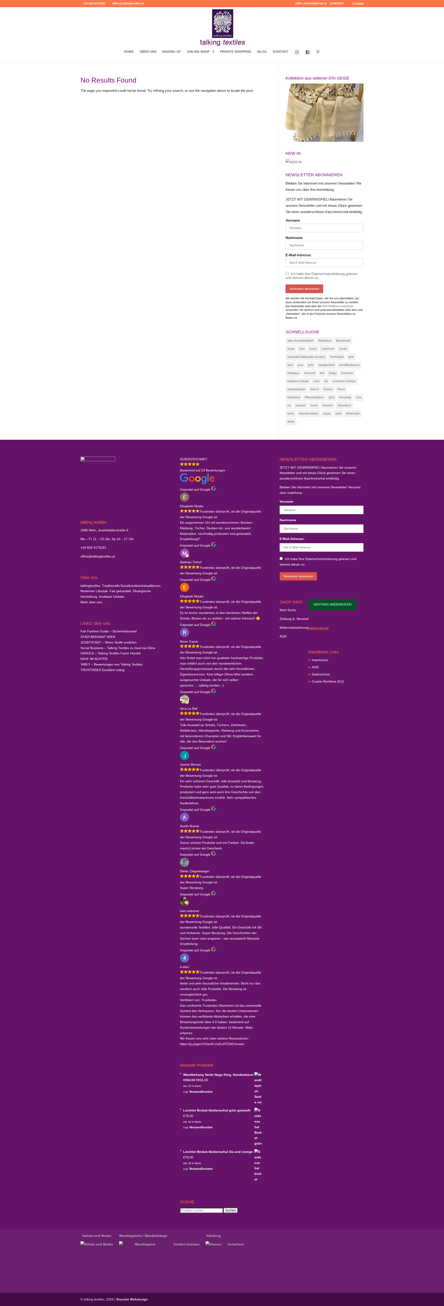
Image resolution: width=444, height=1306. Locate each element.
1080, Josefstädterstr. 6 (310, 3)
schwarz (300, 405)
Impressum (320, 660)
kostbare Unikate (298, 381)
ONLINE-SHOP (198, 51)
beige (291, 348)
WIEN (97, 637)
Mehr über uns (91, 602)
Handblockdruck (349, 365)
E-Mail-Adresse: (298, 255)
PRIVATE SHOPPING (235, 51)
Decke (343, 348)
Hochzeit (309, 373)
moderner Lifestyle (344, 381)
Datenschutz (321, 674)
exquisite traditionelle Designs (306, 357)
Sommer (327, 405)
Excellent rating (102, 670)
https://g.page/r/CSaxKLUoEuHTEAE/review (212, 1044)
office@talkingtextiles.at (97, 556)
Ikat (322, 373)
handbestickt (326, 365)
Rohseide (345, 397)
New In (314, 389)
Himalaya (293, 373)
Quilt (331, 397)
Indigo (333, 373)
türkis (290, 413)
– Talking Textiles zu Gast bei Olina (117, 648)
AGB (283, 636)
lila (326, 381)
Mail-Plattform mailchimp (337, 306)
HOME (129, 51)
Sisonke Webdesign (132, 1299)
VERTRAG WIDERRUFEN (332, 604)
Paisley (328, 389)
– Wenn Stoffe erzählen (108, 642)
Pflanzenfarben (314, 397)
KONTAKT (337, 3)
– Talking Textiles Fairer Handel (110, 653)
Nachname (294, 238)
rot (289, 405)
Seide (314, 405)
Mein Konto (288, 610)
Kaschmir (347, 373)
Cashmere (328, 348)
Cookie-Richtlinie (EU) (328, 681)
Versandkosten (201, 1091)
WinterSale (353, 413)
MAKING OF (171, 51)
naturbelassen (296, 389)
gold (290, 365)
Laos (316, 381)
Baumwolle (343, 340)
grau (300, 365)
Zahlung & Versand (294, 619)
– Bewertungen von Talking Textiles (111, 664)
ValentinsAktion (308, 413)
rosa (358, 397)
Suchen (230, 1210)
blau (302, 348)
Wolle (291, 421)
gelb (351, 357)
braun (313, 348)
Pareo (341, 389)
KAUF (94, 659)
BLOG (262, 51)
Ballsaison (325, 340)
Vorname (293, 220)
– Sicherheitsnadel (108, 631)
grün (311, 365)
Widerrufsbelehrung (294, 627)
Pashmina (293, 397)
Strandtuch (344, 405)
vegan (327, 413)
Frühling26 (337, 357)
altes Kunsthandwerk (300, 340)
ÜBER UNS (148, 51)
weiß (338, 413)
